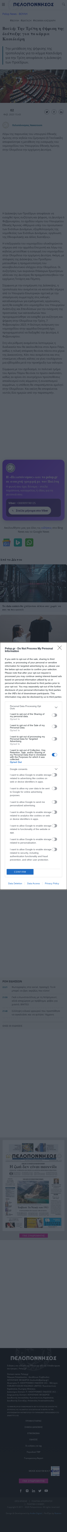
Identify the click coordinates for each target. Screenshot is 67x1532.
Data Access (33, 883)
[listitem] (33, 707)
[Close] (61, 649)
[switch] (54, 715)
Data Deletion (15, 883)
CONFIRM (20, 872)
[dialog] (33, 766)
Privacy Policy (52, 883)
